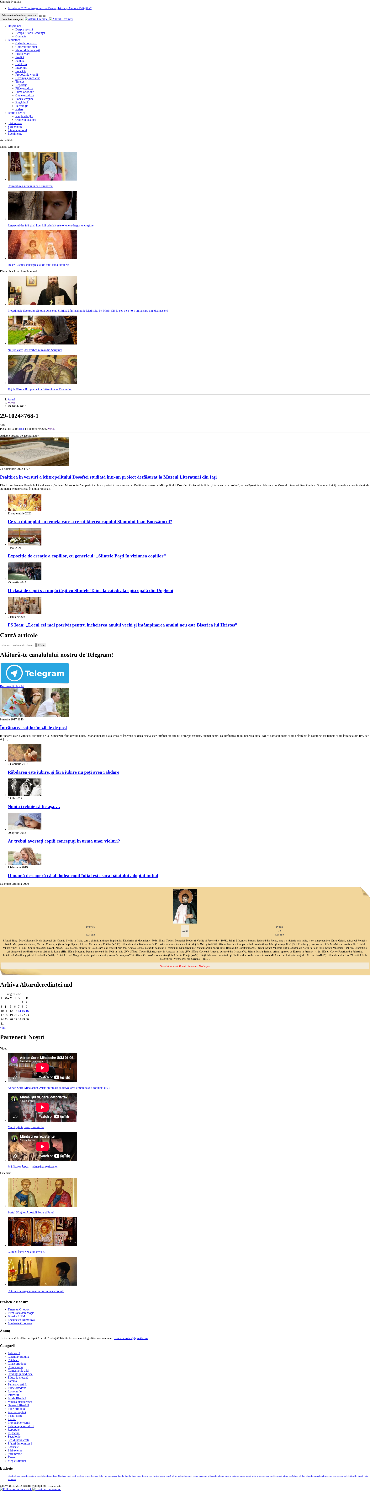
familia (121, 1476)
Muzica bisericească (20, 1401)
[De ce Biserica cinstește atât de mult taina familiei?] (42, 258)
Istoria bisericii (16, 112)
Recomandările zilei (12, 686)
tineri (360, 1476)
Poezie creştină (24, 98)
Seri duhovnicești (18, 1440)
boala (17, 1476)
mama (195, 1476)
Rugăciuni (21, 102)
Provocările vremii (26, 74)
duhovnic (103, 1476)
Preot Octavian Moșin (21, 1313)
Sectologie (21, 105)
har (150, 1476)
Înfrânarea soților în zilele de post (33, 727)
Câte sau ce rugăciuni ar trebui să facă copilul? (36, 1291)
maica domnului (185, 1476)
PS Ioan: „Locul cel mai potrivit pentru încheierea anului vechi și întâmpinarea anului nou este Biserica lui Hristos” (122, 624)
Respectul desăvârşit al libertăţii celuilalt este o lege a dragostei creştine (50, 225)
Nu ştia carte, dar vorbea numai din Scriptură (35, 350)
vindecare (12, 1479)
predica (273, 1476)
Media (11, 402)
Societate (20, 71)
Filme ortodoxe (24, 92)
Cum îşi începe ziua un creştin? (26, 1251)
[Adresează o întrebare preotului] (40, 16)
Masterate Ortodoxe (20, 1323)
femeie (145, 1476)
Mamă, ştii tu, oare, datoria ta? (26, 1127)
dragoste (94, 1476)
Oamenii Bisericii (18, 1405)
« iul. (3, 1027)
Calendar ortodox (26, 43)
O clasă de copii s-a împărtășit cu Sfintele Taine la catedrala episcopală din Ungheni (90, 590)
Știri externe (15, 126)
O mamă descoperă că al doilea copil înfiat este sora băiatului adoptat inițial (83, 875)
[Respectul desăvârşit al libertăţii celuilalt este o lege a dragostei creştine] (42, 218)
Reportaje (21, 85)
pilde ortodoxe (258, 1476)
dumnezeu (112, 1476)
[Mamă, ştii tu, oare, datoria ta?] (42, 1120)
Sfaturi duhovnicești (27, 50)
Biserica (11, 1476)
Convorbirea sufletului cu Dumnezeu (30, 186)
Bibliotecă (14, 39)
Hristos (156, 1476)
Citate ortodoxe (24, 95)
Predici (19, 57)
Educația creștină (18, 1377)
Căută (41, 645)
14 (19, 1010)
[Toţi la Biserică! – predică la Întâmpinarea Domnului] (42, 382)
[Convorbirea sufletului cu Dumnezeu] (42, 179)
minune (221, 1476)
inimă (168, 1476)
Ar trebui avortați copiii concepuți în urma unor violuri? (64, 840)
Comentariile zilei (26, 46)
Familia (19, 60)
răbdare (302, 1476)
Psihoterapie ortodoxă (21, 1426)
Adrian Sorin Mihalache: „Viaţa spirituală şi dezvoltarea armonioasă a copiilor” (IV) (58, 1087)
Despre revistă (24, 29)
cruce (87, 1476)
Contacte (20, 36)
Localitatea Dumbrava (21, 1319)
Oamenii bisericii (25, 119)
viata (365, 1476)
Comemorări (15, 1367)
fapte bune (136, 1476)
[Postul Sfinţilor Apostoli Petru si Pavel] (42, 1205)
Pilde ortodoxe (24, 88)
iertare (162, 1476)
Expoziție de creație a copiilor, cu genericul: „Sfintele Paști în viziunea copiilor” (87, 555)
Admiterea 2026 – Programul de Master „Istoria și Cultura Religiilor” (50, 8)
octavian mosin (239, 1476)
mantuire (203, 1476)
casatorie (32, 1476)
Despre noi (14, 26)
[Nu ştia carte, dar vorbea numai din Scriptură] (42, 343)
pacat (248, 1476)
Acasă (11, 399)
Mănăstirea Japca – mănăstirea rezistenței (32, 1166)
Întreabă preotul (17, 130)
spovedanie (338, 1476)
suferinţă (348, 1476)
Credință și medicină (27, 78)
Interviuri (21, 67)
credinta (80, 1476)
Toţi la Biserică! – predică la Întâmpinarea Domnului (39, 389)
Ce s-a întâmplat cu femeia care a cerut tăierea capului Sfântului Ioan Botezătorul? (90, 521)
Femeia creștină (17, 1384)
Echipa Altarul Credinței (30, 33)
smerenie (328, 1476)
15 (23, 1010)
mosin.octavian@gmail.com (131, 1338)
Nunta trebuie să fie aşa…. (34, 806)
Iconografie (15, 1391)
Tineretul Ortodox (18, 1309)
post (267, 1476)
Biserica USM (16, 1316)
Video (19, 109)
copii (69, 1476)
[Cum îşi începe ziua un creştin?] (42, 1245)
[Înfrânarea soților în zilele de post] (34, 716)
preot (279, 1476)
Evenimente (15, 133)
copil (74, 1476)
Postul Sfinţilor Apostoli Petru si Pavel (31, 1212)
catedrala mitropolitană (47, 1476)
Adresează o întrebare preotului (19, 15)
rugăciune (293, 1476)
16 (27, 1010)
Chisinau (62, 1476)
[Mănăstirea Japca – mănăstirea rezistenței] (42, 1160)
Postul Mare (22, 53)
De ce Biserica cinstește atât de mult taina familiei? (38, 264)
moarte (228, 1476)
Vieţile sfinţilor (24, 116)
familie (128, 1476)
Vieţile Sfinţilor (17, 1460)
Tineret (19, 81)
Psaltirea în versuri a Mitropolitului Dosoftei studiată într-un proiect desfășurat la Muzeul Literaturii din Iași (108, 477)
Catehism (21, 64)
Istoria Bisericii (17, 1398)
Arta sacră (14, 1353)
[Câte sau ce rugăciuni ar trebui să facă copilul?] (42, 1284)
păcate (285, 1476)
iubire (174, 1476)
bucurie (24, 1476)
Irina (21, 428)
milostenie (212, 1476)
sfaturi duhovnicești (315, 1476)
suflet (354, 1476)
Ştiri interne (15, 123)
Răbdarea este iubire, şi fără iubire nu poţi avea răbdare (63, 772)
